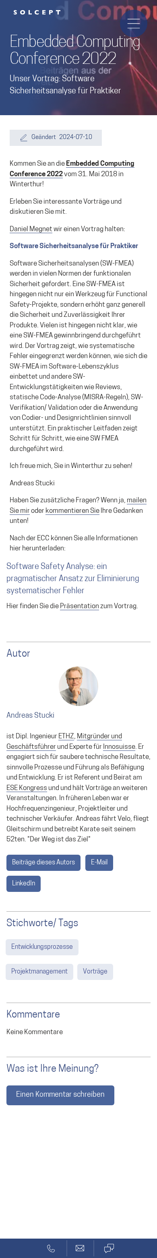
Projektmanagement (39, 972)
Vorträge (95, 972)
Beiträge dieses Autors (43, 863)
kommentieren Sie (72, 511)
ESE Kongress (26, 788)
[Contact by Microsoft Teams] (108, 1248)
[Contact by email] (80, 1248)
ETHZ (66, 736)
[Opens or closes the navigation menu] (133, 23)
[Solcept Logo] (37, 12)
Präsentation (79, 606)
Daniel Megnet (31, 229)
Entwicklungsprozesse (42, 947)
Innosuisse (119, 747)
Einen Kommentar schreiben (60, 1095)
